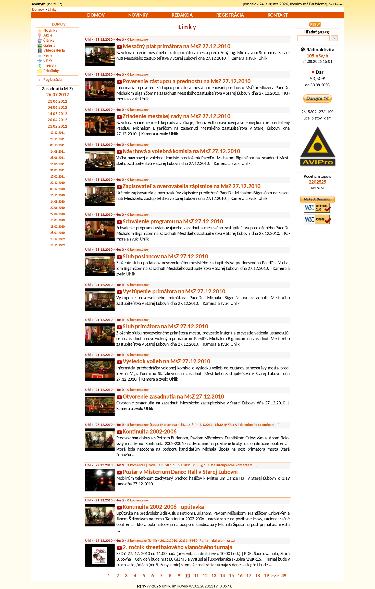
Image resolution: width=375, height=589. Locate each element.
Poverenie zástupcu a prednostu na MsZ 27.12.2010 (187, 82)
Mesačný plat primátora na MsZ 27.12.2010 (176, 47)
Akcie (48, 35)
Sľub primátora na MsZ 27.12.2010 (165, 327)
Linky (52, 9)
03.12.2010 (57, 189)
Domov (38, 9)
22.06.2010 (57, 208)
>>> (275, 576)
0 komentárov (138, 40)
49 (283, 576)
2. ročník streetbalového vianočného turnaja (177, 548)
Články (48, 41)
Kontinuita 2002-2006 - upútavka (163, 507)
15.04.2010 (57, 220)
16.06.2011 (57, 164)
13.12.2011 (57, 133)
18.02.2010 (57, 227)
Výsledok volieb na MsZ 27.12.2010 (166, 362)
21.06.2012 (57, 102)
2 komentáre (181, 541)
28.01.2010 (57, 233)
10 (187, 576)
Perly (47, 56)
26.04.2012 (57, 120)
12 (205, 576)
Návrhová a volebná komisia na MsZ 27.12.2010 (181, 152)
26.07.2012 (57, 95)
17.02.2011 (57, 176)
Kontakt (278, 15)
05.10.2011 (57, 145)
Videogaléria (54, 51)
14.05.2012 (57, 114)
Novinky (138, 15)
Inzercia (49, 66)
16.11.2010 (57, 195)
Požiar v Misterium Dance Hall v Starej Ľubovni (180, 472)
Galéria (49, 46)
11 (196, 576)
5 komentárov (203, 425)
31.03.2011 (57, 170)
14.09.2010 (57, 201)
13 (213, 576)
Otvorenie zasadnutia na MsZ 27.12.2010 (173, 397)
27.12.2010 (57, 183)
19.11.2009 (57, 245)
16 (240, 576)
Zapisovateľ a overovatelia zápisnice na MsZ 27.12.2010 (191, 187)
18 (257, 576)
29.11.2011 (57, 139)
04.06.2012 (57, 108)
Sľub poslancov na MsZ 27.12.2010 (165, 257)
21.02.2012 (57, 127)
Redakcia (182, 15)
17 (248, 576)
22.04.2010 (57, 214)
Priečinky (51, 71)
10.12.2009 (57, 239)
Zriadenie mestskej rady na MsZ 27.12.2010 (176, 117)
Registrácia (230, 15)
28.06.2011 (57, 158)
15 (231, 576)
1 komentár (192, 465)
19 (266, 576)
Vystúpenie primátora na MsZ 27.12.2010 (174, 292)
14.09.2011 (57, 151)
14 (222, 576)
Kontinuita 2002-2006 (150, 432)
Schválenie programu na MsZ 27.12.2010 (173, 222)
